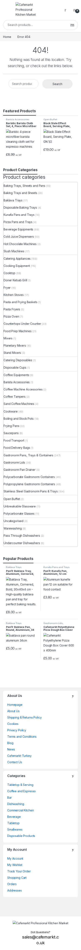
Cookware (11, 411)
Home (7, 37)
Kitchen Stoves (14, 295)
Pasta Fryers (12, 309)
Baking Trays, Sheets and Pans (24, 185)
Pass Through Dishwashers (22, 535)
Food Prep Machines (17, 331)
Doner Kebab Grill (15, 280)
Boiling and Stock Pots (19, 418)
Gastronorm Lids (14, 462)
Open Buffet (50, 119)
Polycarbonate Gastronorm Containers (29, 477)
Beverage (14, 816)
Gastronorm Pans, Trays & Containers (28, 455)
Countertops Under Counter (22, 323)
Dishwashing (15, 804)
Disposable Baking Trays (20, 207)
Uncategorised (13, 521)
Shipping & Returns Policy (24, 717)
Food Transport (14, 440)
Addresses (14, 890)
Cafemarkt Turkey (19, 755)
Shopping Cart (17, 877)
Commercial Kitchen (20, 810)
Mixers (8, 338)
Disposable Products (21, 836)
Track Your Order (19, 871)
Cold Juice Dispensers (19, 236)
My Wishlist (14, 865)
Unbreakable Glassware (20, 506)
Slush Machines (14, 251)
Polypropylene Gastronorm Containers (29, 484)
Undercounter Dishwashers (22, 543)
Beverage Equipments (18, 229)
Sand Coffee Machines (19, 403)
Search (72, 25)
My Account (15, 858)
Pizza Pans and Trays (18, 222)
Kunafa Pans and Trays (19, 214)
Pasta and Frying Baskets (20, 302)
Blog (10, 743)
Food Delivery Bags (17, 447)
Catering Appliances (17, 258)
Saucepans (11, 433)
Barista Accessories (17, 119)
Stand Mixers (12, 352)
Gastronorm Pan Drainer (20, 469)
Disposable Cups (15, 367)
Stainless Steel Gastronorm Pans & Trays (31, 491)
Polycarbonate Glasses (19, 513)
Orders (12, 884)
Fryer (7, 287)
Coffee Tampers (15, 396)
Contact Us (14, 762)
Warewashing (13, 528)
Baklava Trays (13, 200)
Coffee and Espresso (21, 791)
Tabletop (13, 823)
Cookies (12, 724)
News (11, 749)
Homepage (14, 704)
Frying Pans (11, 426)
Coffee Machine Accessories (23, 389)
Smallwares (14, 829)
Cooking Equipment (17, 266)
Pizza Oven (11, 316)
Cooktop (9, 273)
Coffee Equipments (16, 375)
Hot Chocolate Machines (20, 244)
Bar (9, 797)
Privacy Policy (16, 730)
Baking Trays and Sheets (20, 193)
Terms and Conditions (22, 736)
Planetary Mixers (15, 345)
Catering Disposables (18, 360)
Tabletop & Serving (20, 784)
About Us (13, 711)
